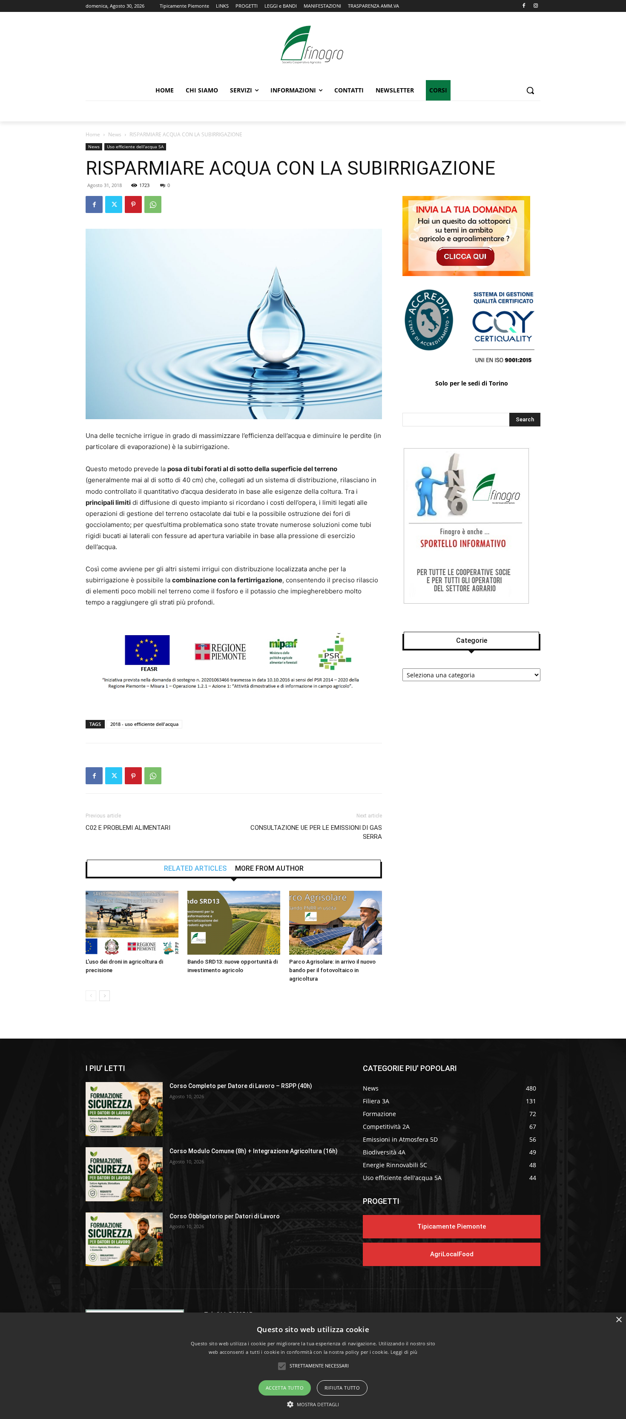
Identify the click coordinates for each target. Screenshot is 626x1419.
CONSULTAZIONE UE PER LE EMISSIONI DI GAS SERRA (316, 832)
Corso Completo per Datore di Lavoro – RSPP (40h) (240, 1085)
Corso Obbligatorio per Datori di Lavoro (224, 1216)
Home (93, 134)
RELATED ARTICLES (195, 868)
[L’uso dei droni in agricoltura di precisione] (132, 923)
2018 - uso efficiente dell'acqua (144, 724)
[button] (530, 90)
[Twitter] (113, 204)
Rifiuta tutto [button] (342, 1387)
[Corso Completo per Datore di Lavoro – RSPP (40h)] (124, 1109)
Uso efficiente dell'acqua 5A (135, 147)
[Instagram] (535, 6)
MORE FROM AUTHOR (269, 868)
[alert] (313, 1366)
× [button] (618, 1320)
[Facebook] (523, 6)
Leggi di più (404, 1352)
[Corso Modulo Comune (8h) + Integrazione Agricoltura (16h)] (124, 1174)
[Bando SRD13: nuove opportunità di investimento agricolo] (233, 923)
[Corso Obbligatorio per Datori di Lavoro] (124, 1239)
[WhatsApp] (152, 204)
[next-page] (104, 995)
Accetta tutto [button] (285, 1387)
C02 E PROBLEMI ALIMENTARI (128, 828)
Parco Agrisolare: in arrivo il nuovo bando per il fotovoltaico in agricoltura (332, 970)
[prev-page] (91, 995)
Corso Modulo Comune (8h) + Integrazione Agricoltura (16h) (253, 1151)
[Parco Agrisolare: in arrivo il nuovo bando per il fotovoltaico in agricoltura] (335, 923)
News (114, 134)
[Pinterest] (133, 204)
